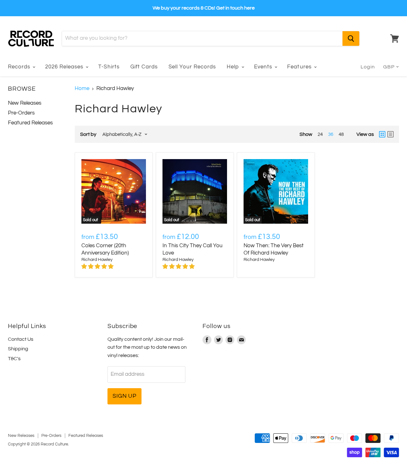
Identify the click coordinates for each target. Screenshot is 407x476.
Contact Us (20, 339)
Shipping (18, 348)
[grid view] (382, 134)
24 (320, 134)
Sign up (124, 396)
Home (82, 88)
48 (341, 134)
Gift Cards (144, 67)
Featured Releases (30, 123)
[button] (98, 267)
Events (264, 67)
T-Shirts (108, 67)
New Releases (24, 103)
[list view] (390, 134)
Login (368, 66)
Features (300, 67)
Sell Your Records (192, 67)
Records (20, 67)
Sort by (88, 134)
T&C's (14, 358)
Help (234, 67)
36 (330, 134)
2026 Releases (65, 67)
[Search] (350, 38)
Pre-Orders (21, 113)
